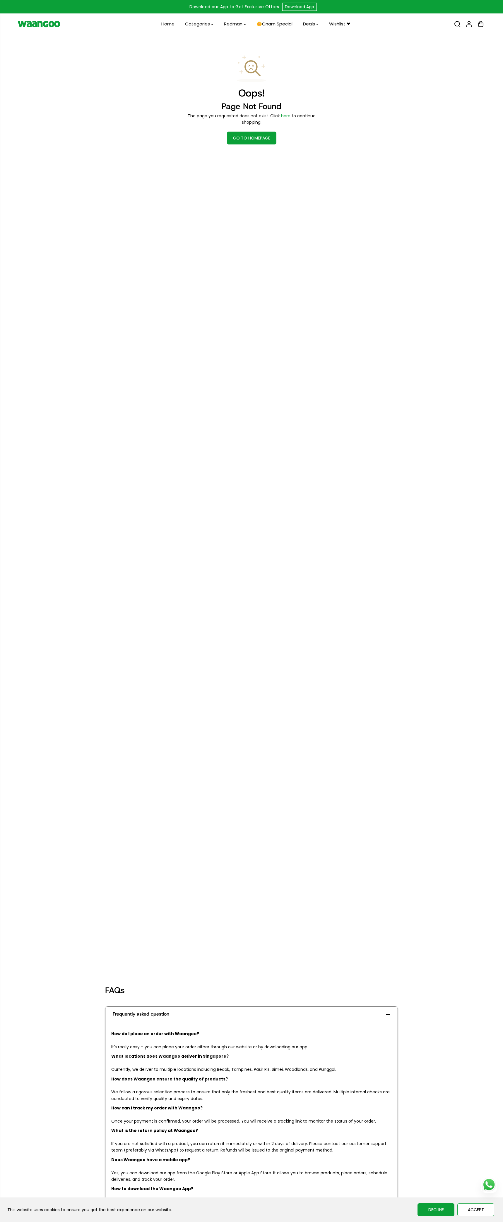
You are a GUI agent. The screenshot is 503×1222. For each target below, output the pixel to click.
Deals (309, 24)
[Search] (457, 24)
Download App (299, 7)
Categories (198, 24)
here (285, 116)
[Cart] (480, 24)
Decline (436, 1210)
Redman (234, 24)
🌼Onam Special (274, 24)
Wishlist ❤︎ (339, 24)
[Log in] (469, 24)
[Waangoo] (39, 24)
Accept (476, 1210)
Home (167, 24)
